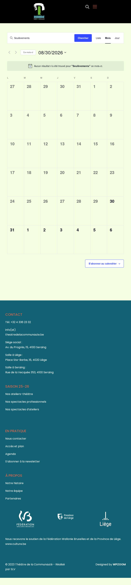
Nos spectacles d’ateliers (22, 409)
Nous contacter (15, 439)
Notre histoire (14, 483)
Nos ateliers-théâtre (19, 394)
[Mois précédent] (9, 52)
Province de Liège (109, 539)
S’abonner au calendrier (103, 263)
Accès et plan (14, 446)
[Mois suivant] (16, 52)
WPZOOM (119, 564)
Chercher (83, 38)
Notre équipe (14, 491)
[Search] (87, 6)
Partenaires (13, 498)
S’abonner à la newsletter (22, 461)
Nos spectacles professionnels (25, 402)
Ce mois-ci (28, 52)
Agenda (10, 454)
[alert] (65, 66)
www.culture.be (15, 544)
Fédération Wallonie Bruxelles (66, 539)
